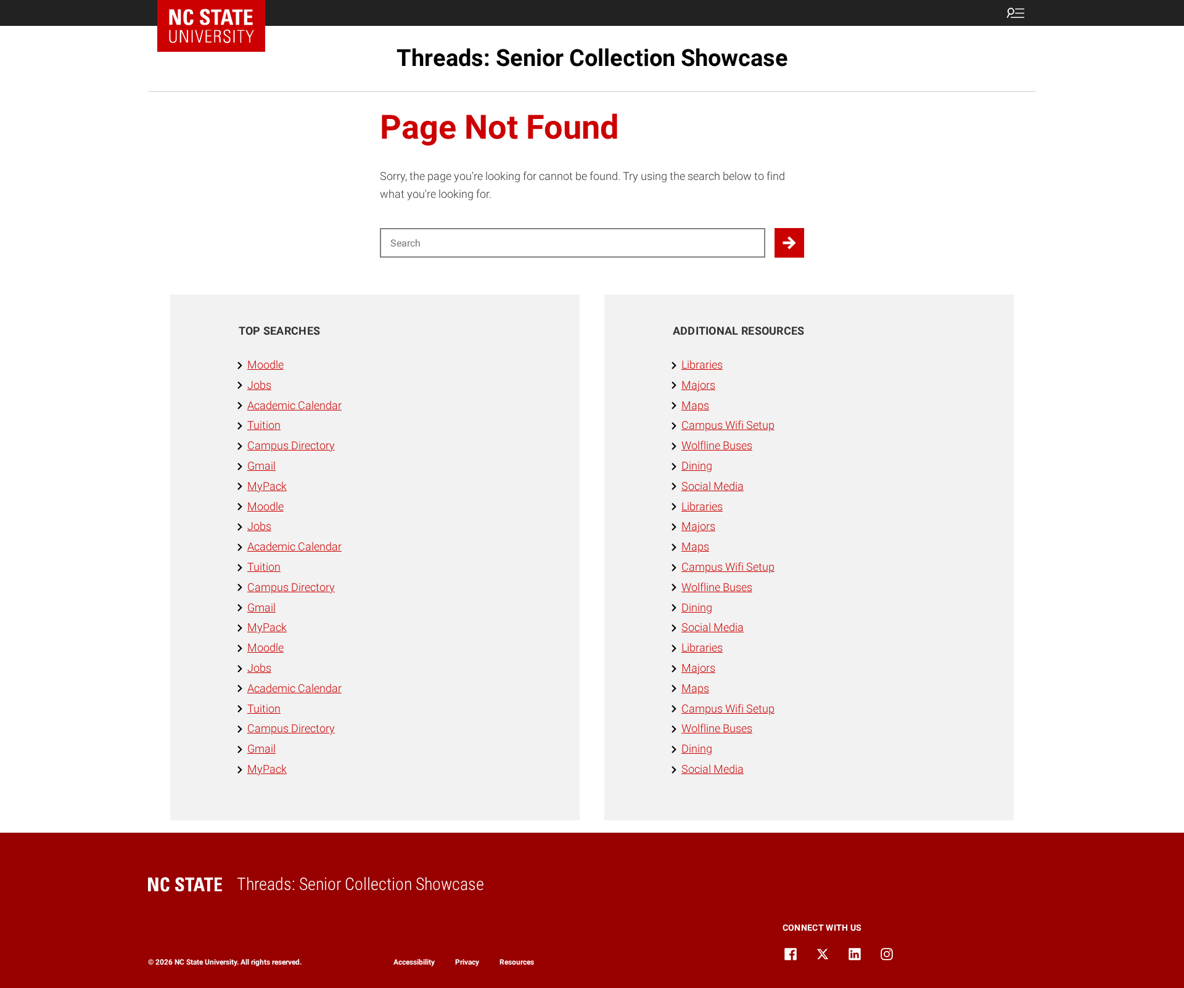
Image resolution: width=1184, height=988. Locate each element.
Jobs (259, 384)
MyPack (267, 486)
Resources (517, 962)
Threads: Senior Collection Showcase (592, 57)
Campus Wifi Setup (728, 424)
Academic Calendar (294, 405)
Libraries (702, 364)
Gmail (261, 465)
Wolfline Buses (716, 445)
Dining (696, 465)
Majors (698, 384)
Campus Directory (291, 445)
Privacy (467, 962)
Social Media (712, 486)
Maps (695, 405)
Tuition (264, 424)
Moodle (265, 364)
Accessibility (414, 962)
